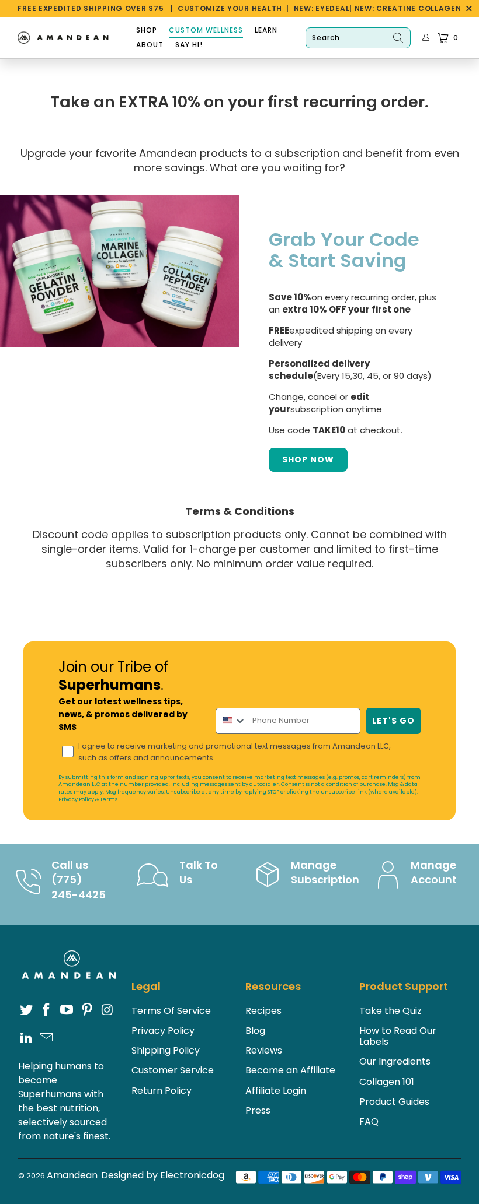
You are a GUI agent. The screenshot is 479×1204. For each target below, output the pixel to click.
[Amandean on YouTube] (67, 1010)
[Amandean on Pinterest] (87, 1010)
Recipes (263, 1010)
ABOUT (150, 45)
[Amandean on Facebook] (46, 1010)
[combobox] (231, 720)
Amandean (72, 1175)
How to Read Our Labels (397, 1036)
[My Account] (426, 38)
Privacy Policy (76, 799)
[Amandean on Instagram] (107, 1010)
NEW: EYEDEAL (322, 8)
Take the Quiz (390, 1010)
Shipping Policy (165, 1050)
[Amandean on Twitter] (27, 1010)
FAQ (369, 1121)
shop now (308, 459)
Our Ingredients (395, 1061)
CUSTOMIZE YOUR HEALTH (230, 8)
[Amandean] (66, 38)
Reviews (263, 1050)
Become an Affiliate (290, 1070)
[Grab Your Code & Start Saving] (119, 271)
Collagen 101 (386, 1082)
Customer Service (172, 1070)
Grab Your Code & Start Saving (344, 249)
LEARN (266, 30)
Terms (108, 799)
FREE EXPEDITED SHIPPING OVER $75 (91, 8)
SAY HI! (189, 45)
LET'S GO (393, 720)
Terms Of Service (171, 1010)
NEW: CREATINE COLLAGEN (408, 8)
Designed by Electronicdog (162, 1175)
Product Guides (394, 1101)
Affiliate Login (275, 1090)
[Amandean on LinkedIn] (27, 1038)
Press (257, 1110)
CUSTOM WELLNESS (206, 30)
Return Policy (161, 1090)
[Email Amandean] (46, 1038)
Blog (255, 1030)
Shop (146, 30)
